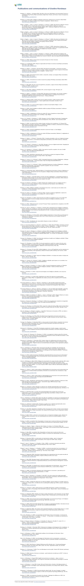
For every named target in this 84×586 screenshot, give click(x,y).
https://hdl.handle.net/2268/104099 (29, 401)
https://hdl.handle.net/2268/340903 (29, 51)
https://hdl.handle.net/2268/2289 (28, 445)
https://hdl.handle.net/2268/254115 (29, 262)
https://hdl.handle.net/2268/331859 (29, 87)
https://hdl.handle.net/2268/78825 (29, 423)
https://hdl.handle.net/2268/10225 (29, 462)
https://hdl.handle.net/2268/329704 (29, 185)
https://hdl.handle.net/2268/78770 (29, 541)
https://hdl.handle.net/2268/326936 (29, 120)
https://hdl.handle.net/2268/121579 (29, 384)
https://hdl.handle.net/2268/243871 (29, 273)
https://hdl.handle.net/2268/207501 (29, 319)
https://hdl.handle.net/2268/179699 (29, 352)
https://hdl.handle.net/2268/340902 (29, 36)
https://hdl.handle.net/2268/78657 (29, 506)
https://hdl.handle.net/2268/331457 (29, 96)
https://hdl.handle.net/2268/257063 (29, 303)
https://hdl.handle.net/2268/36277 (29, 572)
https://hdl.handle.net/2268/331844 (29, 90)
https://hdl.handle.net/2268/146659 (29, 366)
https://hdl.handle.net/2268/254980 (29, 228)
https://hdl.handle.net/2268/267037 (29, 218)
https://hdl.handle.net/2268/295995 (29, 190)
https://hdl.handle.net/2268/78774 (29, 555)
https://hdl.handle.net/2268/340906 (29, 29)
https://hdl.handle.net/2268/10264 (29, 440)
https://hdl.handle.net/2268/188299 (29, 377)
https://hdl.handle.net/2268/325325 (29, 141)
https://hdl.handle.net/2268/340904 (29, 43)
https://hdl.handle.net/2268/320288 (29, 146)
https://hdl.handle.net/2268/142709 (29, 389)
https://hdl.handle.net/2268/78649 (29, 478)
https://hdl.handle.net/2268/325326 (29, 135)
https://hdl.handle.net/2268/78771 (29, 550)
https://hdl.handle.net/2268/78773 (29, 546)
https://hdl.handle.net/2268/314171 (29, 167)
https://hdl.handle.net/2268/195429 (29, 313)
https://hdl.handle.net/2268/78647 (29, 435)
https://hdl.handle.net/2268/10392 (29, 485)
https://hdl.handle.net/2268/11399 (29, 472)
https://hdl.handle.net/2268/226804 (29, 286)
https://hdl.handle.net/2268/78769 (29, 524)
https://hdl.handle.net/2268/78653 (29, 491)
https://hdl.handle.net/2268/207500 (29, 308)
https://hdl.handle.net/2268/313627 (29, 173)
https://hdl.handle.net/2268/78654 (29, 496)
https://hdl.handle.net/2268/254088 (29, 257)
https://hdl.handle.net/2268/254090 (29, 268)
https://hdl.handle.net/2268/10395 (29, 501)
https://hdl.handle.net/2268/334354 (29, 72)
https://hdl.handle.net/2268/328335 (29, 130)
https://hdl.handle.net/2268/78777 (29, 577)
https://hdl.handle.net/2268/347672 (29, 21)
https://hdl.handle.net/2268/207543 (29, 337)
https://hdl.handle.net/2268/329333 (29, 110)
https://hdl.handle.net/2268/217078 (29, 298)
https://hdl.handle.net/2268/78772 (29, 535)
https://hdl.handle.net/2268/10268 (29, 467)
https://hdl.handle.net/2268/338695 (29, 60)
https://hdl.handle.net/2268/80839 (29, 429)
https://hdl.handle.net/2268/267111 (29, 201)
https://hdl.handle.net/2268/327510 (29, 126)
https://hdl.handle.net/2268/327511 (29, 115)
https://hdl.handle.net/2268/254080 (29, 246)
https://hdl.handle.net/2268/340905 (29, 57)
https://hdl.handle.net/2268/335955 (29, 65)
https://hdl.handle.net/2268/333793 (29, 77)
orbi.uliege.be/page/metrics (39, 581)
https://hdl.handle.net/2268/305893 (29, 180)
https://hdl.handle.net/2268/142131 (29, 358)
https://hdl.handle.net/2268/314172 (29, 151)
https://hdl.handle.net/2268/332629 (29, 82)
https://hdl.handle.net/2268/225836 (29, 292)
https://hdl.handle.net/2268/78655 (29, 418)
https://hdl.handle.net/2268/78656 (29, 412)
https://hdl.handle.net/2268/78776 (29, 567)
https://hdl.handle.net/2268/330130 (29, 101)
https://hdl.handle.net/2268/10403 (29, 451)
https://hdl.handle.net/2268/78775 (29, 561)
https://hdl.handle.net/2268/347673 (29, 16)
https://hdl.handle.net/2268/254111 (29, 240)
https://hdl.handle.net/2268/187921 (29, 325)
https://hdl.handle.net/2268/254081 (29, 252)
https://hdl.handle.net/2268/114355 (29, 395)
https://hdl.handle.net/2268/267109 (29, 204)
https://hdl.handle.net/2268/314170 (29, 161)
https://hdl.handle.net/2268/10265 (29, 456)
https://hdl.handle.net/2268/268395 (29, 195)
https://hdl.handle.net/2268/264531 (29, 212)
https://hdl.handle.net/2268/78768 (29, 518)
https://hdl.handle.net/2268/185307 (29, 331)
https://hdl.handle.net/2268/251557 (29, 235)
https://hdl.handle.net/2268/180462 (29, 344)
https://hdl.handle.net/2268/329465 (29, 105)
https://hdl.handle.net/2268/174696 (29, 372)
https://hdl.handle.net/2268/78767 (29, 512)
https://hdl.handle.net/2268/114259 (29, 406)
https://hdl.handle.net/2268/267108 (29, 222)
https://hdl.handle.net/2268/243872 (29, 280)
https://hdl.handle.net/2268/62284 (29, 530)
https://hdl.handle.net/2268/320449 (29, 156)
